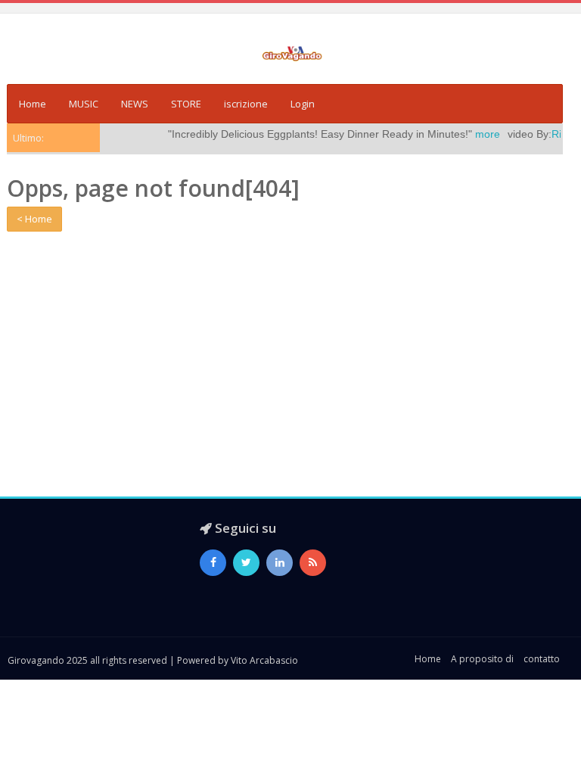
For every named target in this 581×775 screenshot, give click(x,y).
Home (32, 103)
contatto (542, 658)
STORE (186, 103)
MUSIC (83, 103)
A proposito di (482, 658)
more (476, 134)
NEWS (134, 103)
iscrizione (246, 103)
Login (302, 103)
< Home (34, 219)
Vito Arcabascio (264, 660)
